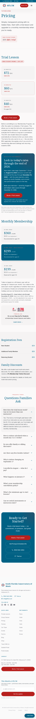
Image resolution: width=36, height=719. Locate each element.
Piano (20, 614)
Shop (2, 640)
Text (16, 1)
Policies (3, 624)
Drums (21, 634)
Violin (20, 617)
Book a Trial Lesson (10, 118)
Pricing (3, 620)
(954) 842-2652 (7, 1)
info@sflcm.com (6, 599)
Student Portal (29, 1)
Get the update (18, 694)
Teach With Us (5, 644)
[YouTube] (14, 605)
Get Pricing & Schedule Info (18, 544)
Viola (20, 620)
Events (3, 630)
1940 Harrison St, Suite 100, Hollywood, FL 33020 (15, 660)
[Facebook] (5, 605)
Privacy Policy (12, 710)
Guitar (21, 627)
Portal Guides (5, 651)
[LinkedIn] (11, 605)
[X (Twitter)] (8, 605)
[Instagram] (2, 605)
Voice (21, 630)
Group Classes (5, 617)
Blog (2, 637)
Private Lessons (5, 614)
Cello (20, 624)
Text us (18, 556)
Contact (20, 710)
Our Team (4, 627)
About (26, 710)
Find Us (3, 634)
